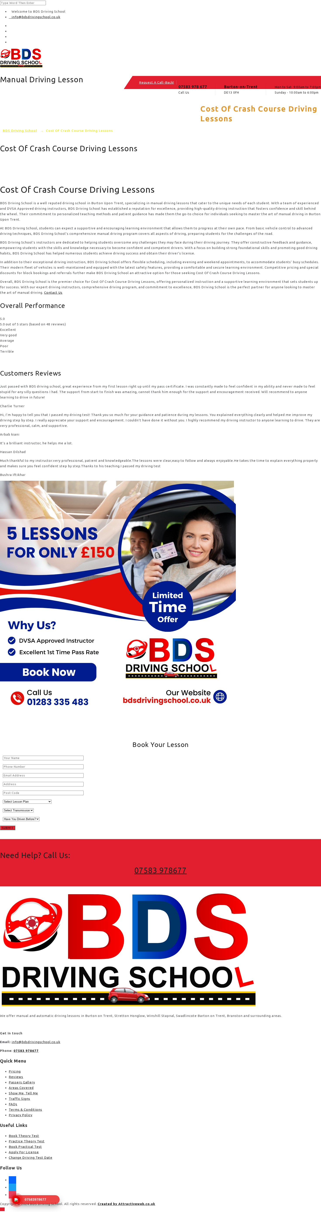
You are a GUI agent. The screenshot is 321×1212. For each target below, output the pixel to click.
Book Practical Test (25, 1146)
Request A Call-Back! (156, 82)
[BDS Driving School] (160, 58)
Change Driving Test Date (30, 1157)
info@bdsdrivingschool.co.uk (36, 17)
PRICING (46, 110)
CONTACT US (148, 110)
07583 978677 (160, 870)
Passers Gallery (22, 1082)
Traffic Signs (19, 1098)
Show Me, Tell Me (23, 1093)
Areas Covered (21, 1088)
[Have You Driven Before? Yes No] (20, 819)
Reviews (16, 1077)
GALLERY (116, 110)
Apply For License (24, 1152)
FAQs (13, 1104)
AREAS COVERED (81, 110)
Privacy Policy (20, 1115)
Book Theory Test (24, 1136)
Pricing (15, 1071)
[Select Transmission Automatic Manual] (17, 810)
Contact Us (53, 292)
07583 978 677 (192, 86)
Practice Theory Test (27, 1141)
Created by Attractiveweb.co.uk (126, 1204)
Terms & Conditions (25, 1109)
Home (22, 110)
